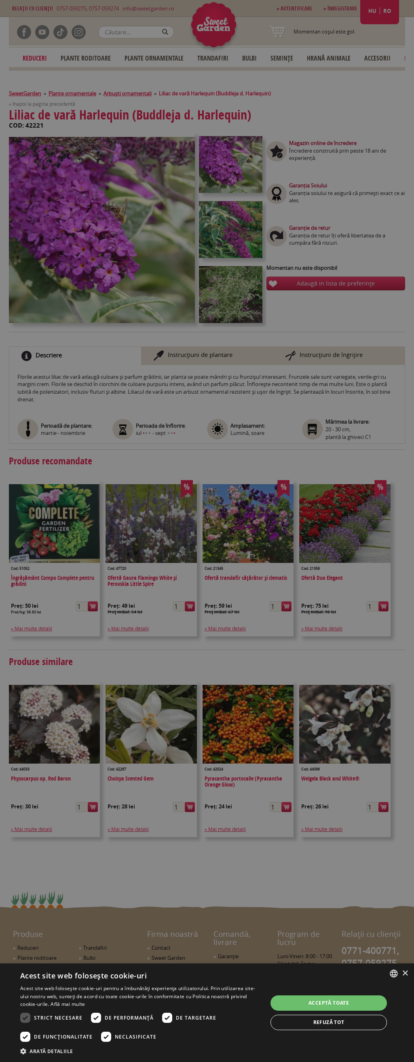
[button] (140, 1051)
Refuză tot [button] (328, 1022)
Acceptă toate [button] (328, 1002)
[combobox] (394, 974)
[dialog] (207, 1012)
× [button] (405, 973)
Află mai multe (68, 1004)
